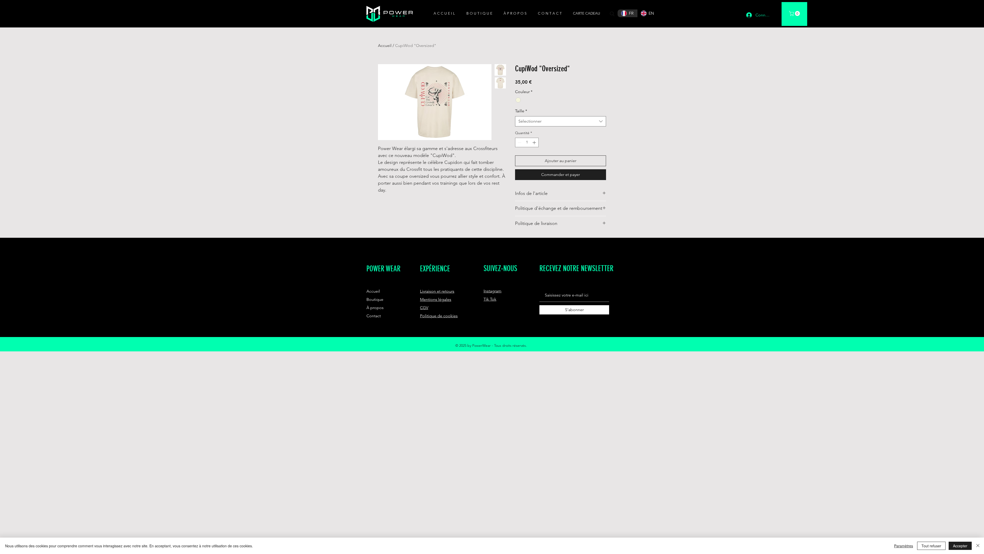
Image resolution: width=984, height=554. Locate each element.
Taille (521, 110)
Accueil (385, 45)
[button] (481, 13)
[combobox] (560, 121)
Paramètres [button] (903, 545)
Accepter (960, 545)
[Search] (612, 13)
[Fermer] (978, 546)
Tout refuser (931, 545)
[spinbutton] (526, 142)
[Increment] (534, 142)
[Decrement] (519, 142)
